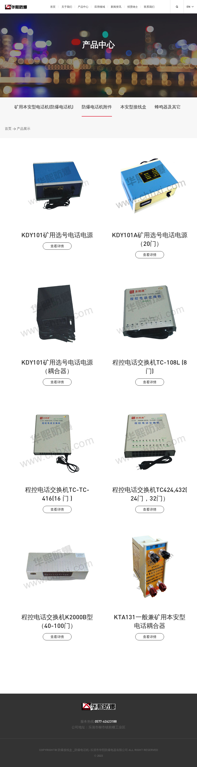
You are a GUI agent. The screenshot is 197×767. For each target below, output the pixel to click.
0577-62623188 (106, 721)
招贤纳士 (132, 6)
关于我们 (67, 6)
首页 (52, 6)
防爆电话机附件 (97, 106)
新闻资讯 (116, 6)
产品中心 (83, 6)
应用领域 (99, 6)
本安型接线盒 (133, 106)
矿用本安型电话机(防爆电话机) (43, 106)
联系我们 (149, 6)
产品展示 (23, 128)
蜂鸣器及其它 (168, 106)
